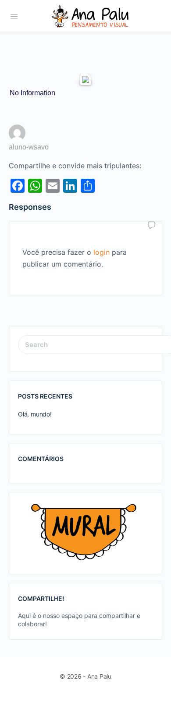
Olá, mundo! (35, 414)
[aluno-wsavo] (17, 135)
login (101, 252)
